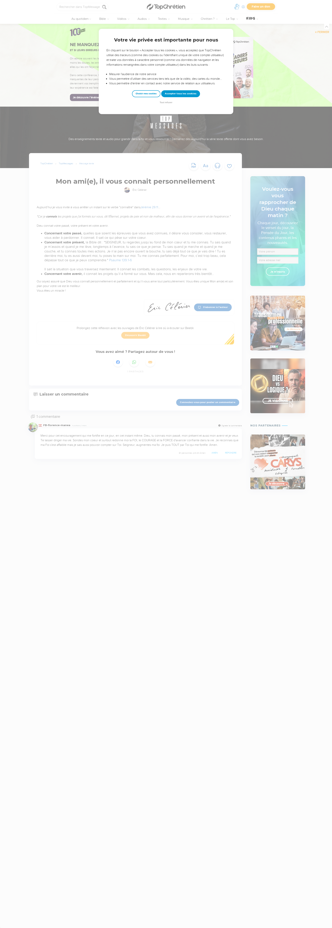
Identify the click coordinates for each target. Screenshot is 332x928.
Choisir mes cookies (146, 93)
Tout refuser (166, 102)
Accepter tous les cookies (180, 93)
